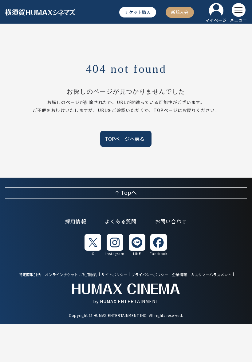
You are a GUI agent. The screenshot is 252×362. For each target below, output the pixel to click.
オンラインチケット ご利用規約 (71, 274)
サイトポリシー (114, 274)
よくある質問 (121, 222)
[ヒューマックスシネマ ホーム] (40, 12)
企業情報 (179, 274)
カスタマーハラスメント (211, 274)
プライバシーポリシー (149, 274)
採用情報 (75, 222)
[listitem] (93, 244)
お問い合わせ (171, 222)
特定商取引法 (30, 274)
